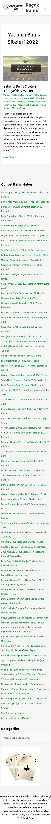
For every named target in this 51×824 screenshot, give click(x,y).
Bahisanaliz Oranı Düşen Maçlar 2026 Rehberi (23, 293)
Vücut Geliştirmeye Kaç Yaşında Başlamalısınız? (24, 617)
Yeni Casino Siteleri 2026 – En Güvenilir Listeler (24, 250)
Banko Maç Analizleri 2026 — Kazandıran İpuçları (25, 202)
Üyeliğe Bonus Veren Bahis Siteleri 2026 (21, 336)
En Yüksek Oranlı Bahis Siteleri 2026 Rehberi (23, 470)
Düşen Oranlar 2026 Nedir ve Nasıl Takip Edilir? (24, 235)
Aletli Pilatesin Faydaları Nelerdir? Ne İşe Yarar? (24, 655)
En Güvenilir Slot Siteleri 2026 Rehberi (20, 360)
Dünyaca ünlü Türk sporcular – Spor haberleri (23, 684)
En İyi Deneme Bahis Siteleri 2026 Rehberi (22, 385)
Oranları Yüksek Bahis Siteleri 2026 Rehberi (22, 260)
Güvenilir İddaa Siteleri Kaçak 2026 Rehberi (22, 355)
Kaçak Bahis (32, 7)
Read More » (9, 157)
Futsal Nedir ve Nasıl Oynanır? (15, 718)
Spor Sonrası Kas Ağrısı (12, 713)
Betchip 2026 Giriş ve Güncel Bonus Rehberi (23, 230)
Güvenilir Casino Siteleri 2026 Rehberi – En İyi (23, 494)
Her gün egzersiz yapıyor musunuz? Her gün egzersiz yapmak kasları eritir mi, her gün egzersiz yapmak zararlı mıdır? (22, 627)
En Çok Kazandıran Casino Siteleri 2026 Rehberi (24, 312)
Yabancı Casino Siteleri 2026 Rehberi (19, 225)
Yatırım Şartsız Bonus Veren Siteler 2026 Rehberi (25, 427)
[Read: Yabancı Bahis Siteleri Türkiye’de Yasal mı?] (25, 68)
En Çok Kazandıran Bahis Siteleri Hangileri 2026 (24, 255)
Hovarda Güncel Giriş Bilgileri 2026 (18, 298)
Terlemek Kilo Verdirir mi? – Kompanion (20, 679)
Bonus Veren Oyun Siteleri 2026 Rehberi (21, 499)
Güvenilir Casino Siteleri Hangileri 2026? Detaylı (24, 375)
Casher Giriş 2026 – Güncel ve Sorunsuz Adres (23, 547)
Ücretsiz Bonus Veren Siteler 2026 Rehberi (22, 541)
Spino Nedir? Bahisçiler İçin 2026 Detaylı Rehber (25, 380)
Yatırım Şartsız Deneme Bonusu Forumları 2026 (24, 341)
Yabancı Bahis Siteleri (13, 95)
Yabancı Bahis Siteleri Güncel (24, 98)
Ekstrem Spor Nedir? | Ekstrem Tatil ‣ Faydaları (24, 698)
